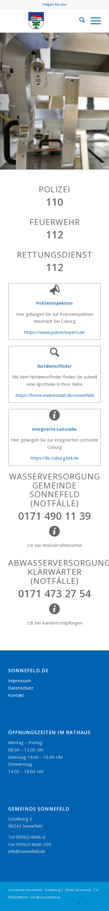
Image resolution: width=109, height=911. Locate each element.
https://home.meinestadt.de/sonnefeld (55, 395)
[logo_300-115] (45, 20)
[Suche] (79, 20)
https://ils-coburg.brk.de (55, 458)
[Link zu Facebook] (79, 903)
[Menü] (93, 20)
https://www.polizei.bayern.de (54, 332)
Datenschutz (20, 688)
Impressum (19, 680)
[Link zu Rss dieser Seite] (96, 903)
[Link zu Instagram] (87, 903)
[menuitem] (79, 20)
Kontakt (16, 695)
